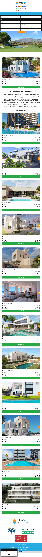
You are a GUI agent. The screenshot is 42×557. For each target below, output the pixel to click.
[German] (21, 6)
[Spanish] (19, 6)
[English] (17, 6)
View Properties (21, 31)
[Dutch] (25, 6)
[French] (23, 6)
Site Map (40, 554)
